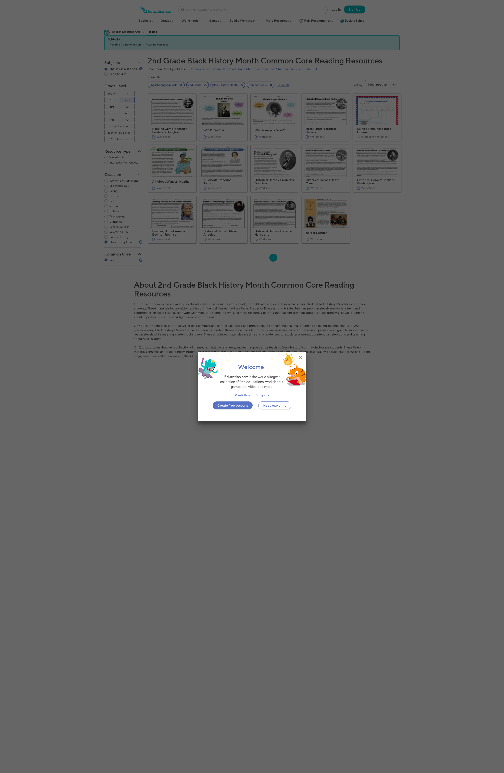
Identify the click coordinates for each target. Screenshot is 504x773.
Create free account (232, 405)
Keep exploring (274, 405)
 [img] (300, 357)
